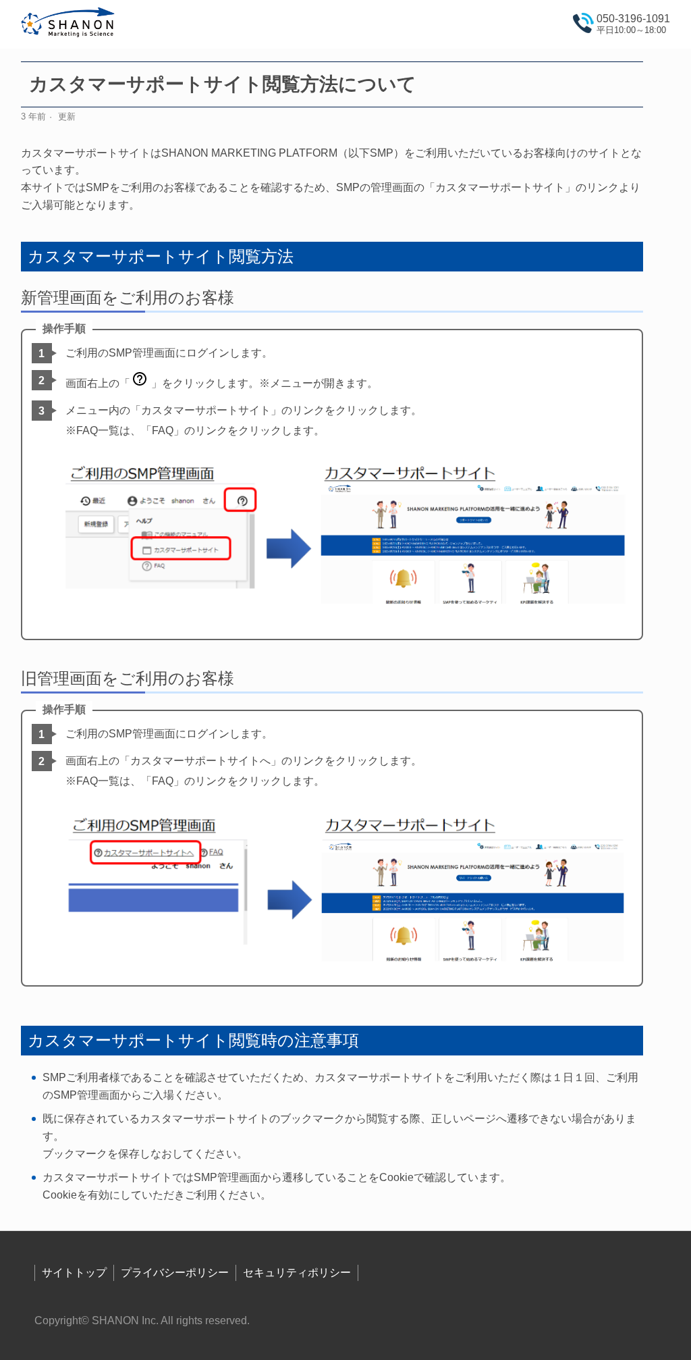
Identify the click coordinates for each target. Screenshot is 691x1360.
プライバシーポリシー (175, 1272)
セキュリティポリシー (297, 1272)
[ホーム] (68, 24)
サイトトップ (74, 1272)
